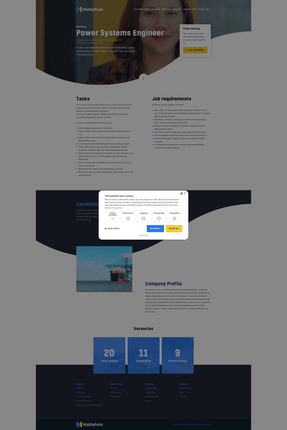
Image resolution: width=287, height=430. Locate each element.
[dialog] (143, 215)
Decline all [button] (155, 228)
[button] (112, 228)
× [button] (185, 193)
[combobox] (181, 193)
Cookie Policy (143, 235)
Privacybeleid (117, 208)
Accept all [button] (174, 228)
